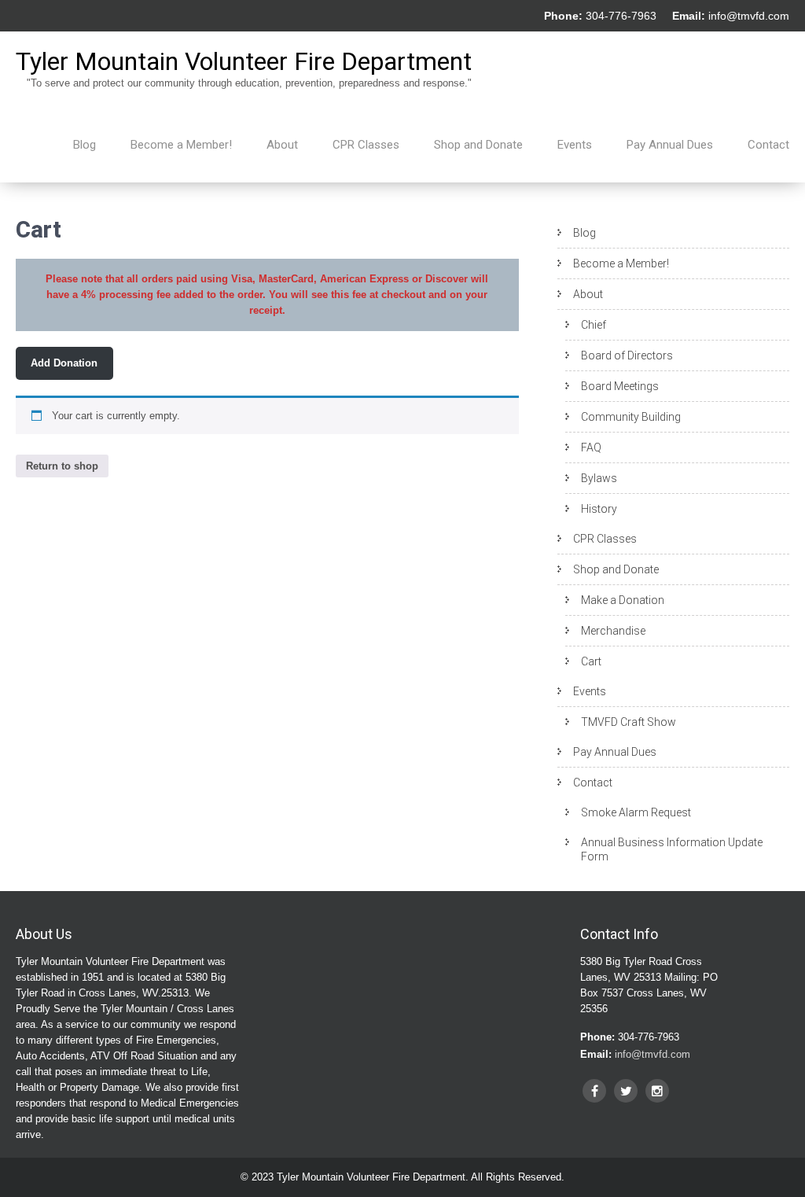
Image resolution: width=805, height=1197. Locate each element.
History (599, 509)
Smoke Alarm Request (636, 812)
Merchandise (613, 630)
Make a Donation (622, 600)
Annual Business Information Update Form (672, 849)
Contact (768, 145)
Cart (591, 661)
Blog (84, 145)
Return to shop (62, 466)
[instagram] (657, 1091)
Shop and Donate (478, 145)
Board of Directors (627, 355)
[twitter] (626, 1091)
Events (574, 145)
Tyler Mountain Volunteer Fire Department (244, 61)
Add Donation (64, 363)
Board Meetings (620, 386)
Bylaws (599, 478)
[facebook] (594, 1091)
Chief (593, 325)
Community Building (631, 417)
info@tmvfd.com (748, 15)
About (282, 145)
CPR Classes (366, 145)
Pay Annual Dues (670, 145)
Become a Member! (181, 145)
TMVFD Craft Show (628, 722)
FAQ (591, 447)
